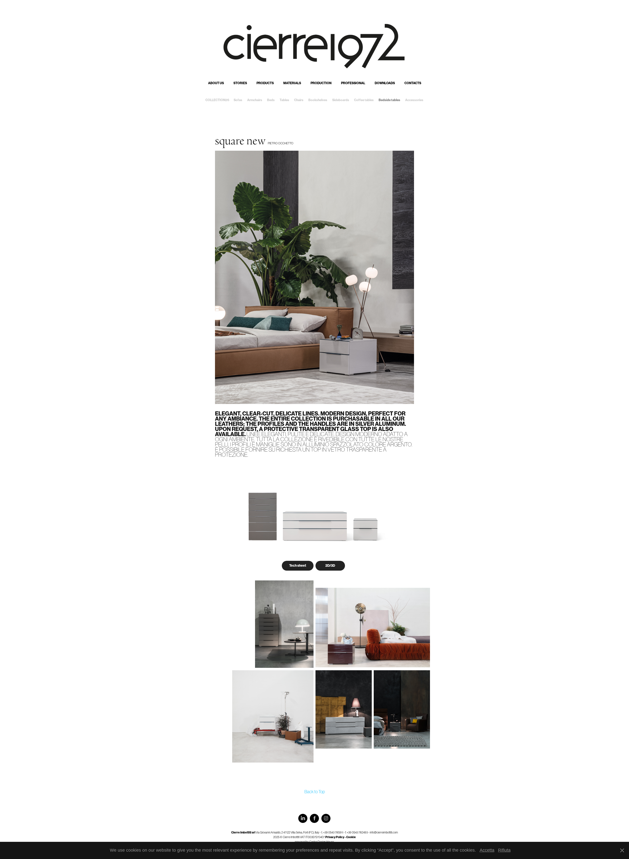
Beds (271, 100)
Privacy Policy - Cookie (340, 837)
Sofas (238, 100)
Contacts (412, 83)
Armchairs (254, 100)
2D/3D (330, 566)
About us (216, 83)
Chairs (298, 100)
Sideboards (340, 100)
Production (321, 83)
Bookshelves (317, 100)
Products (265, 83)
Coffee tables (364, 100)
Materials (292, 83)
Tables (284, 100)
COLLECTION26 (217, 100)
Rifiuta (504, 850)
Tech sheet (297, 566)
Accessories (414, 100)
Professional (353, 83)
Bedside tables (389, 100)
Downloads (385, 83)
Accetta (487, 850)
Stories (240, 83)
